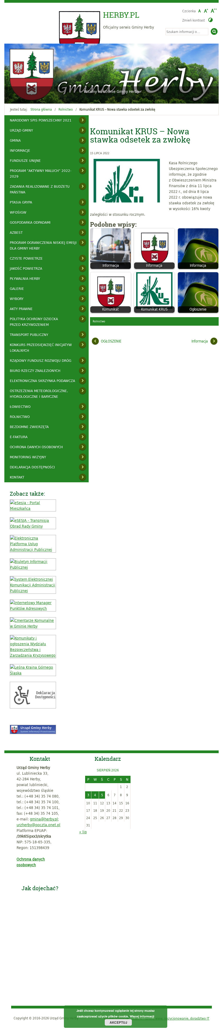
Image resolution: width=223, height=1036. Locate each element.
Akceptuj (118, 1022)
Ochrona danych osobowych (36, 446)
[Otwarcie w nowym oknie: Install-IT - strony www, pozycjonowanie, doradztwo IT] (167, 1018)
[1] (9, 96)
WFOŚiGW (18, 212)
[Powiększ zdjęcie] (128, 180)
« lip (83, 832)
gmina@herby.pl (44, 819)
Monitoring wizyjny (28, 457)
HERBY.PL (121, 15)
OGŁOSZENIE (111, 341)
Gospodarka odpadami (30, 222)
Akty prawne (21, 308)
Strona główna (41, 109)
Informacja (199, 341)
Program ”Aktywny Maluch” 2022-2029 (40, 173)
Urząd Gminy (21, 130)
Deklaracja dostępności (32, 467)
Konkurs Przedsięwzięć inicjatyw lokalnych (41, 347)
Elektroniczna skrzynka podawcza (42, 380)
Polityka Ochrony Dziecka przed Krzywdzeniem (34, 321)
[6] (35, 96)
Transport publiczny (29, 334)
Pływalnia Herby (25, 278)
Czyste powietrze (26, 258)
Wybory (16, 298)
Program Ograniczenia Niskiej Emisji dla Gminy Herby (43, 245)
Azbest (16, 232)
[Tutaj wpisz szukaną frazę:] (186, 31)
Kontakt (17, 477)
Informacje (20, 150)
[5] (30, 96)
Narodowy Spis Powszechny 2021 (41, 120)
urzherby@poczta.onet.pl (38, 825)
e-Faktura (18, 436)
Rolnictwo (65, 109)
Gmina (15, 140)
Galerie (17, 288)
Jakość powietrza (26, 268)
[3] (19, 96)
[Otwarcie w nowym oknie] (33, 508)
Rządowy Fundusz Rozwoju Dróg (40, 360)
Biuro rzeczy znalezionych (35, 370)
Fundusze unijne (25, 160)
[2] (14, 96)
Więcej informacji (142, 1016)
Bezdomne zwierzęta (29, 426)
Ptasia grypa (21, 202)
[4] (24, 96)
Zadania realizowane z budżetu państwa (40, 189)
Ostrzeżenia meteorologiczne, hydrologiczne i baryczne (39, 393)
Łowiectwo (20, 406)
